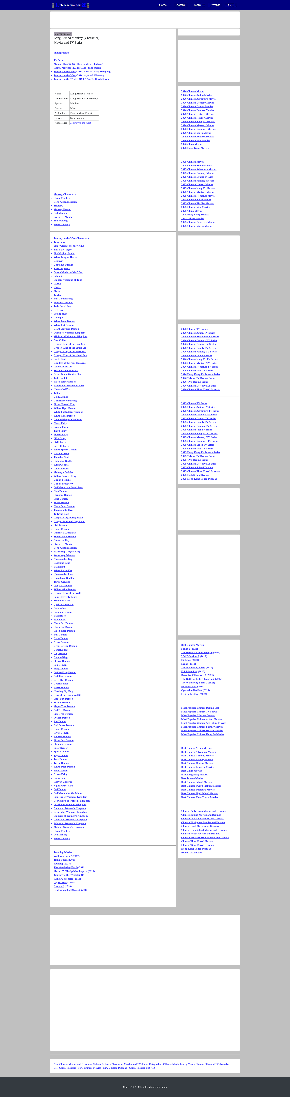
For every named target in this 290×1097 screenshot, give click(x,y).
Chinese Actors (101, 1064)
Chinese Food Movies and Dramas (200, 826)
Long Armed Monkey (65, 201)
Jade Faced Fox (62, 306)
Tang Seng (59, 242)
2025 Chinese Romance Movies (198, 195)
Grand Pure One (63, 366)
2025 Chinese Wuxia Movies (196, 226)
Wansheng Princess (64, 555)
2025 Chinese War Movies (195, 207)
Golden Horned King (65, 400)
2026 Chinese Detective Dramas (198, 385)
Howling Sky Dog (63, 691)
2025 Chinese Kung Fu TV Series (199, 433)
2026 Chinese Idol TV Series (196, 355)
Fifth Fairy (60, 438)
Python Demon (62, 717)
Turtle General (62, 581)
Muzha (57, 291)
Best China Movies (191, 770)
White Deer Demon (64, 766)
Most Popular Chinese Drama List (200, 707)
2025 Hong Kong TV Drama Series (200, 452)
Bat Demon (60, 615)
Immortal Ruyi (62, 540)
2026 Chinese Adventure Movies (198, 98)
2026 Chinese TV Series (194, 329)
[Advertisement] (131, 20)
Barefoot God (61, 453)
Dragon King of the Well (67, 593)
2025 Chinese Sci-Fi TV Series (197, 444)
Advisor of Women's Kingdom (70, 819)
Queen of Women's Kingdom (69, 332)
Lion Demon (60, 491)
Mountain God (62, 600)
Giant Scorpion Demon (66, 328)
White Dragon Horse (65, 257)
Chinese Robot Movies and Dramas (200, 833)
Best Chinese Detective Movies (198, 789)
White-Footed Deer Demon (68, 412)
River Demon (61, 732)
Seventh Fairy (61, 446)
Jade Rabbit (60, 378)
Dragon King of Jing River (68, 517)
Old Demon (60, 789)
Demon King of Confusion (68, 419)
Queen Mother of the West (68, 272)
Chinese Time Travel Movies (197, 841)
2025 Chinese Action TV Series (198, 407)
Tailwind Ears (61, 514)
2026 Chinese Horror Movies (197, 117)
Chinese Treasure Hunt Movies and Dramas (205, 837)
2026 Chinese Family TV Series (198, 348)
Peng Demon (61, 498)
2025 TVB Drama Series (194, 459)
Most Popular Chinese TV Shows (199, 711)
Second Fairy (61, 427)
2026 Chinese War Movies (195, 140)
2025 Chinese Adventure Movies (198, 169)
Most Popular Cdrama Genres (198, 715)
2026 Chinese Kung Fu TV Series (199, 359)
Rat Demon (60, 721)
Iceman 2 (59, 886)
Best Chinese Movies (192, 645)
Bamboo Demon (62, 612)
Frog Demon (61, 668)
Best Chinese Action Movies (196, 748)
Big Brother (60, 882)
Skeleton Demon (62, 744)
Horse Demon (61, 687)
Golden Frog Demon (65, 672)
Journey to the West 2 (66, 875)
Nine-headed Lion (63, 574)
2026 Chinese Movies (192, 91)
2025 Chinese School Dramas (197, 467)
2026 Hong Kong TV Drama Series (200, 374)
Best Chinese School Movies (196, 782)
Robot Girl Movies (191, 852)
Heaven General (63, 781)
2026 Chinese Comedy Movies (197, 102)
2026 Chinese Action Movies (196, 95)
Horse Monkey (62, 198)
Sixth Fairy (60, 442)
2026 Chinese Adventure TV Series (200, 336)
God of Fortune (62, 479)
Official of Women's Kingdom (70, 804)
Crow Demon (61, 642)
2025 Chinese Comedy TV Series (199, 414)
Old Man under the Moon (68, 793)
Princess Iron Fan (63, 302)
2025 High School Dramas (195, 475)
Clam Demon (61, 396)
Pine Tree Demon (63, 713)
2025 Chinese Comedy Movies (197, 173)
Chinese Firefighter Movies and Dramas (203, 822)
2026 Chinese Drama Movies (197, 106)
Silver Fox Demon (64, 740)
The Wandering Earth (66, 867)
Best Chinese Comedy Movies (197, 755)
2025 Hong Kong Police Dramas (199, 478)
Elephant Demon (63, 495)
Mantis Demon (62, 702)
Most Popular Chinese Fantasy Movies (202, 726)
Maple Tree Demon (64, 706)
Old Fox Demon (62, 710)
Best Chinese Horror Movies (197, 763)
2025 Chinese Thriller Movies (197, 203)
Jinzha (57, 295)
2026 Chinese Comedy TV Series (199, 340)
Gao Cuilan (60, 340)
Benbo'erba (60, 619)
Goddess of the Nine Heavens (70, 363)
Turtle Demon (61, 763)
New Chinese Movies (89, 1067)
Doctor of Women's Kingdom (70, 808)
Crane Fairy (60, 774)
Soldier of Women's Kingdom (70, 823)
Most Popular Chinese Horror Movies (202, 730)
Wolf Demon (60, 770)
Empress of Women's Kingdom (71, 815)
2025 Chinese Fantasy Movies (197, 180)
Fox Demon (60, 665)
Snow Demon (61, 748)
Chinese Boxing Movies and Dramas (201, 814)
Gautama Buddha (63, 264)
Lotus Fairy (60, 778)
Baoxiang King (62, 563)
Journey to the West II (66, 79)
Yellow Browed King (65, 476)
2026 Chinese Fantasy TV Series (199, 351)
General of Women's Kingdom (70, 812)
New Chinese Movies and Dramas (72, 1064)
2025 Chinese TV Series (194, 403)
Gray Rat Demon (63, 680)
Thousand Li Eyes (63, 510)
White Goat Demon (64, 415)
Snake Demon (61, 502)
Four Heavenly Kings (65, 597)
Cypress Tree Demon (65, 646)
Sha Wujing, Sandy (64, 253)
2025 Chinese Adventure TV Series (200, 411)
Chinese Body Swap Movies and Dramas (203, 811)
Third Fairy (60, 430)
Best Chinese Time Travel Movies (199, 797)
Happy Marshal (62, 67)
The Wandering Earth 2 (194, 682)
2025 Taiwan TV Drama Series (198, 456)
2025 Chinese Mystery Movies (197, 192)
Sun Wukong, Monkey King (69, 245)
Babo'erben (60, 608)
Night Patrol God (63, 785)
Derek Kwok (102, 79)
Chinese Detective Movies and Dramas (202, 818)
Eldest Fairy (60, 423)
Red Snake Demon (64, 725)
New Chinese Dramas (115, 1067)
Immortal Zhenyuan (65, 532)
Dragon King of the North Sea (70, 355)
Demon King (61, 649)
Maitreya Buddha (63, 472)
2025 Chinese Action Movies (196, 165)
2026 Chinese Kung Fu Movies (198, 121)
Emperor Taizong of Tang (68, 279)
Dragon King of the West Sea (70, 351)
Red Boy (58, 310)
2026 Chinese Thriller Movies (197, 136)
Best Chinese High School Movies (199, 793)
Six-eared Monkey (64, 217)
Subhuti (58, 276)
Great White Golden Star (67, 374)
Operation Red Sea (191, 690)
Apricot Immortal (64, 604)
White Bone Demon (64, 321)
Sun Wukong (61, 220)
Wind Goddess (61, 464)
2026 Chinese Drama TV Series (198, 344)
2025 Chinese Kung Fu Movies (198, 188)
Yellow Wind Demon (65, 589)
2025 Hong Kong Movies (195, 214)
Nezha (57, 287)
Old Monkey (60, 213)
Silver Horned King (64, 404)
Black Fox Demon (63, 623)
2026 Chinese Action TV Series (198, 332)
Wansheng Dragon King (67, 551)
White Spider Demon (65, 449)
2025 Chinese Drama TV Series (198, 418)
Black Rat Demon (63, 627)
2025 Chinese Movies (192, 161)
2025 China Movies (191, 211)
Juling (57, 393)
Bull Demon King (63, 298)
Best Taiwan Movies (192, 778)
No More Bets (189, 686)
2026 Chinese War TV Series (197, 370)
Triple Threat (61, 859)
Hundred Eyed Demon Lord (69, 385)
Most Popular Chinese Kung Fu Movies (202, 734)
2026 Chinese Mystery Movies (197, 125)
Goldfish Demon (62, 676)
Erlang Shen (60, 313)
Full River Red (189, 671)
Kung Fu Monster (63, 878)
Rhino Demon (61, 529)
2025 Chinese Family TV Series (198, 422)
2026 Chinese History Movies (197, 114)
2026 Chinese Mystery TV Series (199, 363)
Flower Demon (62, 661)
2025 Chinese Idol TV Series (196, 429)
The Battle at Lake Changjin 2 (197, 679)
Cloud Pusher (61, 468)
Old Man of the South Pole (68, 487)
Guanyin (58, 261)
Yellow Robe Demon (65, 536)
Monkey (58, 194)
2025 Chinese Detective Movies (198, 222)
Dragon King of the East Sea (69, 344)
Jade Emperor (62, 268)
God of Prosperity (64, 483)
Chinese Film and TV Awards (212, 1064)
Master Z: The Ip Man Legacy (70, 871)
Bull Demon (60, 634)
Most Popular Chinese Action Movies (201, 719)
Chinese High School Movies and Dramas (204, 830)
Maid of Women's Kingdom (69, 827)
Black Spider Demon (65, 381)
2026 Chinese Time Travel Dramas (200, 389)
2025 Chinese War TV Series (197, 448)
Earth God (59, 359)
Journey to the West (65, 71)
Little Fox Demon (63, 698)
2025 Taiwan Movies (192, 218)
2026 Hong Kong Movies (195, 148)
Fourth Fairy (61, 434)
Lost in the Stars (190, 694)
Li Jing (57, 283)
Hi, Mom (186, 660)
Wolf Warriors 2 (63, 856)
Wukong (58, 863)
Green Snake (61, 683)
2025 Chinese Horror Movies (197, 184)
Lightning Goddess (64, 461)
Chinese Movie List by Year (178, 1064)
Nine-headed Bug (63, 559)
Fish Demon (60, 525)
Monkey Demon (62, 209)
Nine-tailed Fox (62, 389)
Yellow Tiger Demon (65, 408)
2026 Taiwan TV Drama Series (198, 378)
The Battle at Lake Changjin (196, 652)
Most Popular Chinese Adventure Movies (203, 723)
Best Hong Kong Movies (194, 774)
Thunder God (61, 457)
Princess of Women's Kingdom (70, 797)
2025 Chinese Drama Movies (197, 176)
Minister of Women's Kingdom (70, 336)
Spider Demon (61, 751)
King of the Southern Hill (67, 695)
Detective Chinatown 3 (193, 675)
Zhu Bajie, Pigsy (63, 249)
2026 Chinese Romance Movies (198, 129)
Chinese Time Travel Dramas (197, 845)
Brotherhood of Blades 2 (67, 890)
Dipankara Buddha (64, 578)
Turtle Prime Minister (66, 370)
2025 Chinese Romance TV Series (199, 441)
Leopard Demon (63, 585)
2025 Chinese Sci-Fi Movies (196, 199)
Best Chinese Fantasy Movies (197, 759)
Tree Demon (60, 759)
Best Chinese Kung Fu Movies (197, 767)
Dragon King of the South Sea (70, 347)
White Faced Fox (63, 570)
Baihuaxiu (59, 566)
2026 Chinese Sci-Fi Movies (196, 133)
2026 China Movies (191, 144)
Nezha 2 (185, 648)
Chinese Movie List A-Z (142, 1067)
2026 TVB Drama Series (194, 381)
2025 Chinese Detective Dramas (198, 463)
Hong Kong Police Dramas (196, 848)
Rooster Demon (62, 736)
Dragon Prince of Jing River (69, 521)
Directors (116, 1064)
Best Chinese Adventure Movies (198, 752)
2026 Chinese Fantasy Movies (197, 110)
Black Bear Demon (64, 506)
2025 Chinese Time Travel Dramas (200, 471)
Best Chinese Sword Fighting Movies (201, 785)
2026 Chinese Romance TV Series (199, 366)
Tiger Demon (61, 755)
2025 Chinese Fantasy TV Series (199, 426)
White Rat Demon (64, 325)
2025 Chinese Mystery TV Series (199, 437)
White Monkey (62, 224)
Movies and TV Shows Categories (142, 1064)
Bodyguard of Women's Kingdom (72, 800)
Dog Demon (60, 653)
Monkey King (61, 64)
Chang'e (58, 317)
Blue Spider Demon (64, 630)
